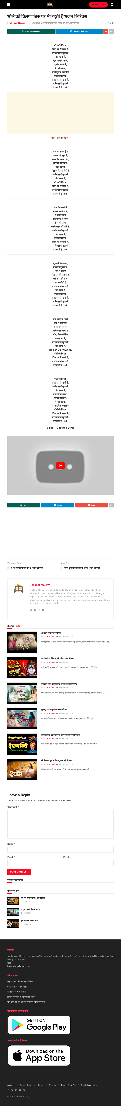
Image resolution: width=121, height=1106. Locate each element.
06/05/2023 (65, 637)
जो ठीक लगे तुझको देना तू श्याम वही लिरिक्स (56, 760)
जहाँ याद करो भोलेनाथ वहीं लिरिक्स (33, 897)
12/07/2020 (65, 662)
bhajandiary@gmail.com (18, 966)
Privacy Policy (26, 1085)
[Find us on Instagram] (12, 1090)
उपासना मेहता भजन (50, 22)
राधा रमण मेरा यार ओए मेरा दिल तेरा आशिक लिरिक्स (26, 1001)
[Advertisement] (60, 113)
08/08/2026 (65, 764)
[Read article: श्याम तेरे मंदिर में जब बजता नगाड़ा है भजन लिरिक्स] (22, 693)
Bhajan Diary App (68, 1085)
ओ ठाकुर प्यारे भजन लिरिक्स (51, 632)
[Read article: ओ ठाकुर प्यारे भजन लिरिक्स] (22, 642)
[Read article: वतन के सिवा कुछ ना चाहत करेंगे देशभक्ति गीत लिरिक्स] (22, 744)
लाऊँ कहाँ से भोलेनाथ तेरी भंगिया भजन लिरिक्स (57, 658)
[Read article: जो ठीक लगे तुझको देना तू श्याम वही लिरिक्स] (22, 769)
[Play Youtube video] (60, 465)
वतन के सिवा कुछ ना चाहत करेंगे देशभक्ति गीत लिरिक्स (60, 734)
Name (11, 843)
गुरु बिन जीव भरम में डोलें (29, 920)
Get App (99, 4)
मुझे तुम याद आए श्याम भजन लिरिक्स (54, 709)
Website (67, 857)
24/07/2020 (65, 739)
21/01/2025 (65, 713)
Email (11, 857)
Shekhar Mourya (17, 22)
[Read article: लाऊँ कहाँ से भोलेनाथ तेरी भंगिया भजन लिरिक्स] (22, 667)
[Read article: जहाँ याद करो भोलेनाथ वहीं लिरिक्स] (13, 901)
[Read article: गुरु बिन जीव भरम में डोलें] (13, 923)
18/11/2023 (65, 688)
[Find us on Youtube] (20, 1090)
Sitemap (52, 1085)
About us (11, 1085)
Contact (40, 1085)
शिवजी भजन (74, 22)
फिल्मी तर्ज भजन (63, 22)
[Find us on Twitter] (16, 1090)
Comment (13, 806)
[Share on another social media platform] (111, 31)
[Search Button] (112, 4)
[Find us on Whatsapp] (24, 1090)
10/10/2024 (35, 22)
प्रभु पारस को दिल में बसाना (30, 909)
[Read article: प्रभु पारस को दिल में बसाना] (13, 912)
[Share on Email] (105, 31)
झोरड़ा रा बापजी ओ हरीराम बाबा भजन (21, 996)
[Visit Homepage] (49, 4)
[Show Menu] (8, 4)
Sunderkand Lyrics (89, 1085)
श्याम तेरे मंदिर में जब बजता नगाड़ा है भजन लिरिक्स (59, 683)
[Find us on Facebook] (8, 1090)
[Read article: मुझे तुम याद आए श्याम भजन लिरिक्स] (22, 718)
